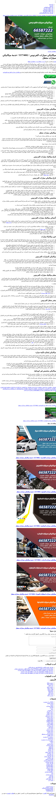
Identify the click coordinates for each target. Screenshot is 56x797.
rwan (55, 61)
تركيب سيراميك (49, 716)
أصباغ (51, 704)
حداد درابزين (50, 728)
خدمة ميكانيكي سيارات (29, 387)
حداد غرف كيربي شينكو (47, 734)
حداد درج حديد (49, 730)
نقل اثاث (51, 776)
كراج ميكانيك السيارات (8, 387)
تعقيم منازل (50, 723)
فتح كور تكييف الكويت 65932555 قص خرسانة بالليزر (40, 667)
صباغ (52, 742)
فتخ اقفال (50, 748)
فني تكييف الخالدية (48, 7)
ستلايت (51, 741)
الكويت (44, 793)
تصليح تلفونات (49, 720)
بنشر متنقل (46, 175)
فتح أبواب (51, 746)
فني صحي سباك (49, 752)
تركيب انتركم (50, 711)
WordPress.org (49, 790)
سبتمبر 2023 (50, 684)
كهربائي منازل (49, 763)
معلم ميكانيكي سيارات (26, 388)
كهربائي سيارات (45, 388)
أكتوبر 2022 (50, 690)
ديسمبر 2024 (50, 683)
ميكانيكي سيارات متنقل (42, 390)
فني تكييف (50, 749)
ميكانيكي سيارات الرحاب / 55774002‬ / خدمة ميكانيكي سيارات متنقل (36, 560)
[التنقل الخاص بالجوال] (55, 2)
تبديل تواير (47, 309)
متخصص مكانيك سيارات (36, 388)
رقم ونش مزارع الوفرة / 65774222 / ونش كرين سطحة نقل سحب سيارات (35, 670)
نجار (52, 773)
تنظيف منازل (50, 724)
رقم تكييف (50, 738)
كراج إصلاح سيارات (48, 760)
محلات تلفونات (49, 765)
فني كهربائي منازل (48, 756)
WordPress (51, 794)
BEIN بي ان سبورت (48, 702)
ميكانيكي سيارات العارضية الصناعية (11, 72)
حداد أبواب (50, 727)
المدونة (51, 6)
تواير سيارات (50, 725)
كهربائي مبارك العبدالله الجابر (46, 13)
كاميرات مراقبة (49, 759)
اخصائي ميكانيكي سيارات (50, 387)
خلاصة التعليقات (49, 789)
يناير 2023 (50, 685)
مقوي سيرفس (49, 767)
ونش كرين (50, 780)
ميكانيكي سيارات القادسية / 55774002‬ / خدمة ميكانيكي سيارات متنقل (36, 457)
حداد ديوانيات (50, 731)
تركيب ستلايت (49, 714)
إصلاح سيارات (49, 706)
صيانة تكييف (50, 744)
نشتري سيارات (49, 774)
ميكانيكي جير (17, 388)
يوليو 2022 (50, 691)
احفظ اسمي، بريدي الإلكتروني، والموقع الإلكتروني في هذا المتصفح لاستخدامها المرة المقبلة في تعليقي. (29, 655)
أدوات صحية (50, 703)
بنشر (32, 342)
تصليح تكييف (50, 718)
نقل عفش (50, 777)
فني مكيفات (50, 758)
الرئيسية (51, 4)
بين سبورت (50, 710)
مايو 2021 (51, 692)
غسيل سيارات (49, 745)
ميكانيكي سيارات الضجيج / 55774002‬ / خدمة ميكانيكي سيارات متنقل (36, 492)
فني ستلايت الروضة (48, 8)
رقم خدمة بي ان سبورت (47, 739)
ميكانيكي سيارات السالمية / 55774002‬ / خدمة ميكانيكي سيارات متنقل (36, 526)
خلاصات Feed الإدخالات (47, 788)
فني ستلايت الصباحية (48, 10)
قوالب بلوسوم (10, 793)
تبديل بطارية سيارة (45, 293)
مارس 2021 (50, 695)
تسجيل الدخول (49, 786)
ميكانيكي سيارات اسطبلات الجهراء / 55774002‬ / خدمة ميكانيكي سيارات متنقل (33, 594)
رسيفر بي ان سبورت (48, 737)
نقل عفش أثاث (49, 778)
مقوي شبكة (50, 769)
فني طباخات (50, 753)
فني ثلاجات (50, 751)
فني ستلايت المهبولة (48, 11)
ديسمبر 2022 (50, 687)
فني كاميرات (50, 755)
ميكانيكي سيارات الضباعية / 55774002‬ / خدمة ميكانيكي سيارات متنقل (36, 628)
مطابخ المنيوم (49, 766)
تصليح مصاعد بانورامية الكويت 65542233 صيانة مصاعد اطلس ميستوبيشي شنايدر (33, 668)
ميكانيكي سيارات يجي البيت (30, 390)
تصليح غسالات (49, 721)
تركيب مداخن (50, 717)
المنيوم (51, 707)
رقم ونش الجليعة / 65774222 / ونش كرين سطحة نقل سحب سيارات (37, 671)
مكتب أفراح (50, 770)
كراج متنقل (8, 222)
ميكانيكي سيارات (52, 51)
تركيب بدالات (50, 713)
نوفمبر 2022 (50, 688)
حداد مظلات (50, 735)
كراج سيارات (15, 387)
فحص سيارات (42, 324)
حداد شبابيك (50, 732)
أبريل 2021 (50, 694)
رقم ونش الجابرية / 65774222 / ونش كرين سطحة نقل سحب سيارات (36, 673)
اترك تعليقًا (30, 61)
